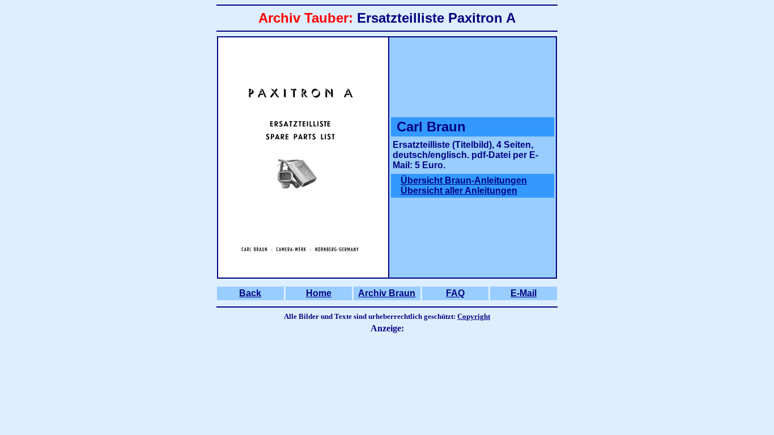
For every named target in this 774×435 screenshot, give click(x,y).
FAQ (455, 293)
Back (250, 293)
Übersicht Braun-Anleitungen (464, 180)
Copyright (473, 316)
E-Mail (524, 293)
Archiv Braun (386, 293)
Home (318, 293)
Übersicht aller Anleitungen (459, 190)
